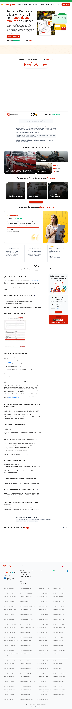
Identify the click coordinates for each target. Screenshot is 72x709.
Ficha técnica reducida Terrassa (25, 694)
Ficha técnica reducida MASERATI (42, 624)
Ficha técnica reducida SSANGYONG (43, 645)
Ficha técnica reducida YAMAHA (9, 655)
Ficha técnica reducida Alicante (9, 663)
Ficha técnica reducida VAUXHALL (59, 650)
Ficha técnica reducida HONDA (42, 606)
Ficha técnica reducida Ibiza (58, 678)
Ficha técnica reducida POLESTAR (59, 635)
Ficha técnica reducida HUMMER (58, 606)
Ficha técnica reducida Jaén (9, 681)
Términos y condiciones (41, 704)
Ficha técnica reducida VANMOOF (42, 650)
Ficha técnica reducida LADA (9, 619)
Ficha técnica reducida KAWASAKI (42, 614)
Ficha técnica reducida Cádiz (58, 668)
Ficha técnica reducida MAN (25, 624)
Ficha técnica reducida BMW (9, 593)
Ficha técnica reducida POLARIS (42, 635)
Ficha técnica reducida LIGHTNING (43, 622)
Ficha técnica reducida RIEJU (58, 637)
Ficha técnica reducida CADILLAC (42, 593)
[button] (23, 277)
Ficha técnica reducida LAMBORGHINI (26, 619)
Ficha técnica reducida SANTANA (9, 642)
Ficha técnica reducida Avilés (58, 663)
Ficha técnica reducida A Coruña (9, 660)
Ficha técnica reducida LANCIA (58, 619)
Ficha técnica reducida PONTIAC (9, 637)
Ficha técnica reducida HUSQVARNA (10, 609)
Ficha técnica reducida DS (24, 601)
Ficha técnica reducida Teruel (42, 694)
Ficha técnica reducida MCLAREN (9, 627)
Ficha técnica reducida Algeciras (58, 660)
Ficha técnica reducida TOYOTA (9, 650)
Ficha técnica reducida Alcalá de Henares (44, 660)
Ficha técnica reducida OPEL (58, 632)
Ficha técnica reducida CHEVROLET (59, 593)
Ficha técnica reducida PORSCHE (26, 637)
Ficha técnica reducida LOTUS (58, 622)
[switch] (37, 105)
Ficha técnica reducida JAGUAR (58, 611)
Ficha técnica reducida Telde (9, 694)
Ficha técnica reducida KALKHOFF (26, 614)
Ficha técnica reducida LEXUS (25, 622)
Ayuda (52, 4)
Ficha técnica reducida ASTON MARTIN (27, 591)
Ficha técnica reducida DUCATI (42, 601)
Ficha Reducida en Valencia (32, 521)
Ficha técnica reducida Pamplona (59, 689)
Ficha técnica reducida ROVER (42, 640)
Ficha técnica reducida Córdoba (25, 673)
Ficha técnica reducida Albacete (25, 660)
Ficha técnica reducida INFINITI (9, 611)
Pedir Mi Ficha (66, 4)
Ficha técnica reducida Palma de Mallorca (44, 689)
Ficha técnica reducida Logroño (58, 681)
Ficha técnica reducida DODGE (9, 601)
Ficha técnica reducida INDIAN (58, 609)
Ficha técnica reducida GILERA (9, 606)
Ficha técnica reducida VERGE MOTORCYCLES (11, 653)
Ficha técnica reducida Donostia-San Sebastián (60, 673)
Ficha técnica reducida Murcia (58, 686)
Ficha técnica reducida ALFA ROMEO (43, 588)
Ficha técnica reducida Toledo (58, 694)
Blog (37, 569)
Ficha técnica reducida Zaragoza (42, 699)
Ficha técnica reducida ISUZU (25, 611)
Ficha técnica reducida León (41, 681)
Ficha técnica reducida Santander (42, 691)
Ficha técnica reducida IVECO (42, 611)
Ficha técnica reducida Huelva (25, 678)
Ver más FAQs (58, 283)
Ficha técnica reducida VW (57, 653)
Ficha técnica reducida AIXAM (25, 588)
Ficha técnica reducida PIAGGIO (25, 635)
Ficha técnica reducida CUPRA (42, 596)
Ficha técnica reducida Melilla (9, 686)
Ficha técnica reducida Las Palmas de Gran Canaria (27, 681)
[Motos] (36, 64)
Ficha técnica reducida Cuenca (42, 673)
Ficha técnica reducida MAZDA (58, 624)
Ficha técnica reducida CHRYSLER (10, 596)
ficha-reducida (7, 548)
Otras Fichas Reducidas (25, 572)
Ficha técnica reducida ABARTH (9, 588)
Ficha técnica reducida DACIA (58, 596)
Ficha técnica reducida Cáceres (42, 668)
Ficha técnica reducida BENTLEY (58, 591)
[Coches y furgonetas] (28, 64)
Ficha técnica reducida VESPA (25, 653)
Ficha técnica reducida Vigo (8, 699)
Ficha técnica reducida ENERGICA (59, 601)
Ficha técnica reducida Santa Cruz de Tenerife (27, 691)
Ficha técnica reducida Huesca (42, 678)
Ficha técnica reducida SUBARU (58, 645)
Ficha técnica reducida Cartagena (42, 671)
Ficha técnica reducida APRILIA (58, 588)
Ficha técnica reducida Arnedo (42, 663)
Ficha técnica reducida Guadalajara (59, 676)
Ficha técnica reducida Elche (9, 676)
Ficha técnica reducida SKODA (58, 642)
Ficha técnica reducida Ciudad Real (10, 673)
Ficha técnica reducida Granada (42, 676)
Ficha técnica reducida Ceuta (58, 671)
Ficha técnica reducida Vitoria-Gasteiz (26, 699)
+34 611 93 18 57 (59, 308)
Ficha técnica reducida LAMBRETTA (43, 619)
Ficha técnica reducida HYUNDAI (42, 609)
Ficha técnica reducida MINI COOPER (59, 627)
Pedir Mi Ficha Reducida (13, 36)
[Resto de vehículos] (43, 64)
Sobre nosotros (40, 570)
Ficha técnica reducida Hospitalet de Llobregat (11, 678)
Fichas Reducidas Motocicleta (26, 570)
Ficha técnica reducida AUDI (41, 591)
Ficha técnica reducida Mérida (25, 686)
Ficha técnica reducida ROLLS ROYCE (26, 640)
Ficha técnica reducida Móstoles (42, 686)
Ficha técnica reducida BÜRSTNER (26, 593)
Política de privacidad (30, 704)
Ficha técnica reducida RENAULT (42, 637)
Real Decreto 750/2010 (36, 280)
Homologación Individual (25, 576)
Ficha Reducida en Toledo (34, 519)
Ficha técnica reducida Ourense (9, 689)
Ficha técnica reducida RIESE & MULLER (11, 640)
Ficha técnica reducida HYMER (25, 609)
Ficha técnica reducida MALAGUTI (10, 624)
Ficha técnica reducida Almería (25, 663)
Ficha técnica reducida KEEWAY (58, 614)
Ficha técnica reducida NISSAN (9, 632)
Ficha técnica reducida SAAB (58, 640)
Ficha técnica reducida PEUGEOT (9, 635)
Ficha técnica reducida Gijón (25, 676)
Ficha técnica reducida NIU (25, 632)
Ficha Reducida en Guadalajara (22, 519)
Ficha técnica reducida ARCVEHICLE (10, 591)
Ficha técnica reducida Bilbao (9, 668)
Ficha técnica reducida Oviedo (25, 689)
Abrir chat (58, 312)
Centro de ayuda (23, 583)
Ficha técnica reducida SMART (25, 645)
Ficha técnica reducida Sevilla (58, 691)
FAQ (30, 4)
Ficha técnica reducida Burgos (25, 668)
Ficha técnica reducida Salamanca (10, 691)
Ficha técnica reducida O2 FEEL (42, 632)
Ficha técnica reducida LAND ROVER (10, 622)
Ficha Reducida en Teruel (21, 521)
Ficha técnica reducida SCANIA (25, 642)
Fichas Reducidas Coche (25, 569)
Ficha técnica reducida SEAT (41, 642)
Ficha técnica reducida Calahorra (9, 671)
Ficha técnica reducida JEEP (9, 614)
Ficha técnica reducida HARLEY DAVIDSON (27, 606)
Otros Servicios (23, 574)
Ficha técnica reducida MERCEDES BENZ (27, 627)
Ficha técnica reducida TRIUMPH (26, 650)
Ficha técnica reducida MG (41, 627)
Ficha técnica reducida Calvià (25, 671)
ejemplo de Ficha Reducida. (13, 397)
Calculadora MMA (24, 579)
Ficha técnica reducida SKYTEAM (9, 645)
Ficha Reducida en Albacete (45, 519)
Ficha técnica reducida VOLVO (42, 653)
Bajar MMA (22, 578)
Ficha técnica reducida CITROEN (26, 596)
